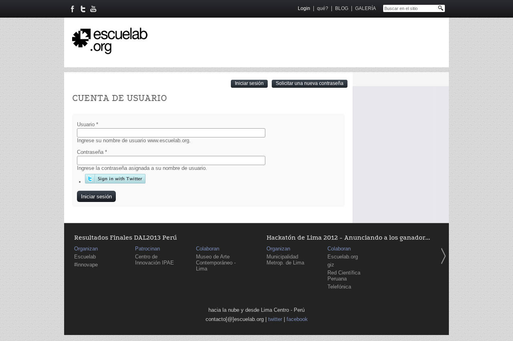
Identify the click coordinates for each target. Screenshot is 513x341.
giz (330, 265)
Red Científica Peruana (343, 276)
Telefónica (339, 287)
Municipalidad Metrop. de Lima (285, 260)
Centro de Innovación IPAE (154, 260)
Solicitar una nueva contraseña (309, 83)
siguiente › (443, 256)
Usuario (87, 124)
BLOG (341, 8)
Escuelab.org (342, 257)
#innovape (86, 265)
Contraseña (92, 152)
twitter (275, 319)
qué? (322, 8)
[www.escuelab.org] (109, 51)
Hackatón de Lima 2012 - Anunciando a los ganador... (348, 238)
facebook (297, 319)
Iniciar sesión (251, 83)
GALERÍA (365, 8)
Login (304, 8)
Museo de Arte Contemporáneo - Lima (216, 263)
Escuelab (85, 257)
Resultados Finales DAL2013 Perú (125, 238)
